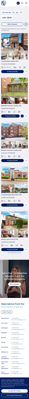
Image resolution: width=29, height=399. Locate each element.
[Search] (22, 3)
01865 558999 (16, 366)
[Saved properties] (26, 3)
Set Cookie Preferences (14, 395)
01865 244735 (16, 323)
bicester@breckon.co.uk (18, 339)
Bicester (3, 337)
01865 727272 (16, 371)
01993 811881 (15, 347)
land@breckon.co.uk (17, 368)
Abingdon (4, 332)
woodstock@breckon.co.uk (19, 348)
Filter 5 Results (12, 24)
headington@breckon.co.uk (19, 329)
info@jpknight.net (17, 353)
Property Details (12, 71)
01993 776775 (16, 342)
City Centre (4, 323)
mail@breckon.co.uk (17, 373)
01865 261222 (15, 361)
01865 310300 (16, 318)
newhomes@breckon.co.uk (19, 363)
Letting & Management (5, 357)
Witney (3, 342)
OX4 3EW (7, 17)
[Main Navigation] (18, 3)
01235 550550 (16, 332)
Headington (4, 328)
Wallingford (4, 352)
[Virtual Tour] (22, 116)
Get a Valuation (14, 284)
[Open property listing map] (26, 24)
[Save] (26, 71)
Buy (17, 12)
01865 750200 (16, 327)
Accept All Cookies (14, 391)
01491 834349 (16, 351)
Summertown (5, 318)
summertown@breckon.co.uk (19, 319)
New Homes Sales (4, 362)
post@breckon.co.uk (17, 324)
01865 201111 (15, 356)
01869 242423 (16, 337)
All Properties (6, 12)
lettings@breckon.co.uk (18, 358)
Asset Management (5, 372)
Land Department (4, 367)
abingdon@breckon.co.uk (18, 334)
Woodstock (4, 347)
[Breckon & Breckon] (3, 3)
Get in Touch (7, 312)
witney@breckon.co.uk (18, 343)
